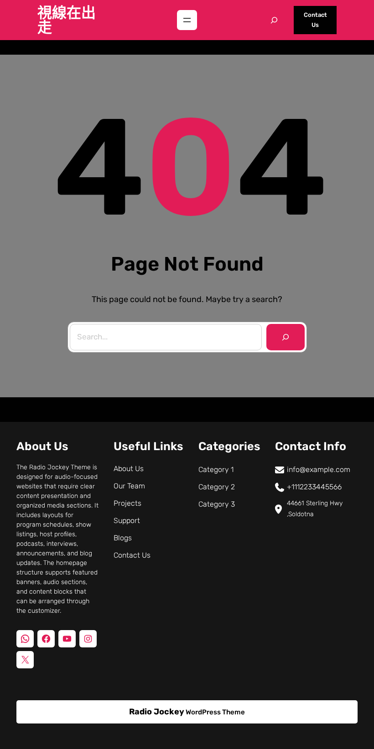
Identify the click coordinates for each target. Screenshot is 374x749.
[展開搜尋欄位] (274, 20)
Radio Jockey (156, 712)
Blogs (123, 538)
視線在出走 (66, 20)
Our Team (129, 486)
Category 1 (216, 469)
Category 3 (216, 504)
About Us (129, 468)
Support (127, 520)
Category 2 (216, 486)
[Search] (285, 337)
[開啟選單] (187, 20)
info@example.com (318, 469)
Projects (127, 503)
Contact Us (315, 19)
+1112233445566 (314, 486)
